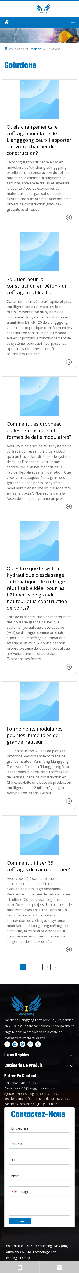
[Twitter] (22, 1044)
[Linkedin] (15, 1044)
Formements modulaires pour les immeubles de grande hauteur (35, 735)
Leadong (10, 1258)
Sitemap (24, 1258)
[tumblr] (38, 1044)
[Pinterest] (30, 1044)
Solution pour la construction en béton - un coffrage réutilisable (37, 286)
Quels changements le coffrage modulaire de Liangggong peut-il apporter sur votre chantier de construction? (39, 139)
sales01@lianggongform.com (35, 1088)
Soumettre (23, 1221)
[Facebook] (7, 1044)
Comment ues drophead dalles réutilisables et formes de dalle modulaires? (39, 430)
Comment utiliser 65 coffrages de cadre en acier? (38, 866)
